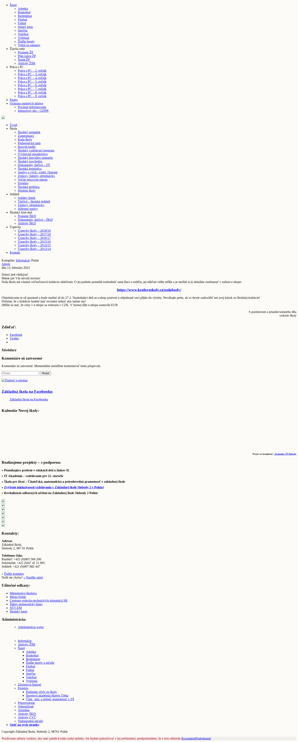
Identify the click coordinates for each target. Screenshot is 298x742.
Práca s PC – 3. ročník (32, 74)
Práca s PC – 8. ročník (32, 92)
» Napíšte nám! (33, 577)
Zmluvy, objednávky (31, 205)
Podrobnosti (203, 738)
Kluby (14, 99)
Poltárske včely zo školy (41, 692)
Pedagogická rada (29, 143)
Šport (13, 5)
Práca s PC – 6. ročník (32, 85)
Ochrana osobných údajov (26, 103)
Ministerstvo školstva (23, 593)
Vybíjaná (23, 38)
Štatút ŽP (24, 59)
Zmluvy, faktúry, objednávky (36, 176)
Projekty (23, 183)
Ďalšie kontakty (14, 573)
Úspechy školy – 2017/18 (34, 234)
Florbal (22, 19)
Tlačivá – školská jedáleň (34, 201)
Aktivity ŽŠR (26, 63)
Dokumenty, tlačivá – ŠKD (35, 219)
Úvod (13, 125)
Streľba (22, 30)
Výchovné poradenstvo (33, 154)
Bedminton (25, 16)
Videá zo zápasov (29, 45)
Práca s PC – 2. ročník (32, 70)
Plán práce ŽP (27, 56)
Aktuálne (24, 710)
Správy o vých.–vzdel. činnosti (37, 172)
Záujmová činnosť (29, 684)
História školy (27, 190)
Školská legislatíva (30, 168)
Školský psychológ (30, 161)
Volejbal (23, 34)
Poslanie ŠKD (27, 216)
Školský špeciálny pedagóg (35, 157)
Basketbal (24, 12)
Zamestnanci (26, 136)
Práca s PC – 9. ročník (32, 96)
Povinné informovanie (32, 107)
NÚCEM (16, 608)
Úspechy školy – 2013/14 (34, 249)
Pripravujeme (26, 703)
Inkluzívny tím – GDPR (33, 110)
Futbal (22, 23)
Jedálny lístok (26, 198)
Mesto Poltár (18, 597)
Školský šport (18, 611)
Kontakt (15, 252)
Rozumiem (188, 738)
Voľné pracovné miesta (32, 179)
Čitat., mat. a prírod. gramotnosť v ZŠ (50, 699)
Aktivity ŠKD (27, 223)
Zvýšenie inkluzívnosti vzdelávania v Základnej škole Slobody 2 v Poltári (54, 487)
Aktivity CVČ (27, 717)
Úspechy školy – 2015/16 (34, 241)
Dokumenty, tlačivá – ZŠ (34, 165)
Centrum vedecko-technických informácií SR (39, 600)
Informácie (23, 260)
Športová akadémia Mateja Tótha (47, 695)
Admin (6, 264)
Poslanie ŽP (25, 52)
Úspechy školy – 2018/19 (34, 230)
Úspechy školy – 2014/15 (34, 245)
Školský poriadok (29, 132)
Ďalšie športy (26, 41)
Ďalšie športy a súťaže (40, 662)
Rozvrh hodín (26, 146)
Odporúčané (26, 706)
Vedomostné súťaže (30, 721)
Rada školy (25, 139)
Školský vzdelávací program (36, 150)
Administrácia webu (31, 627)
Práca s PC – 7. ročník (32, 89)
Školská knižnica (29, 187)
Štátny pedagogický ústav (26, 604)
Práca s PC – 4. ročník (32, 78)
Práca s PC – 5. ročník (32, 81)
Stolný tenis (25, 27)
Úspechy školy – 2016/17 (34, 238)
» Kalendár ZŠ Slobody (284, 454)
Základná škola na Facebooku (27, 391)
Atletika (23, 8)
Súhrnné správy (28, 208)
